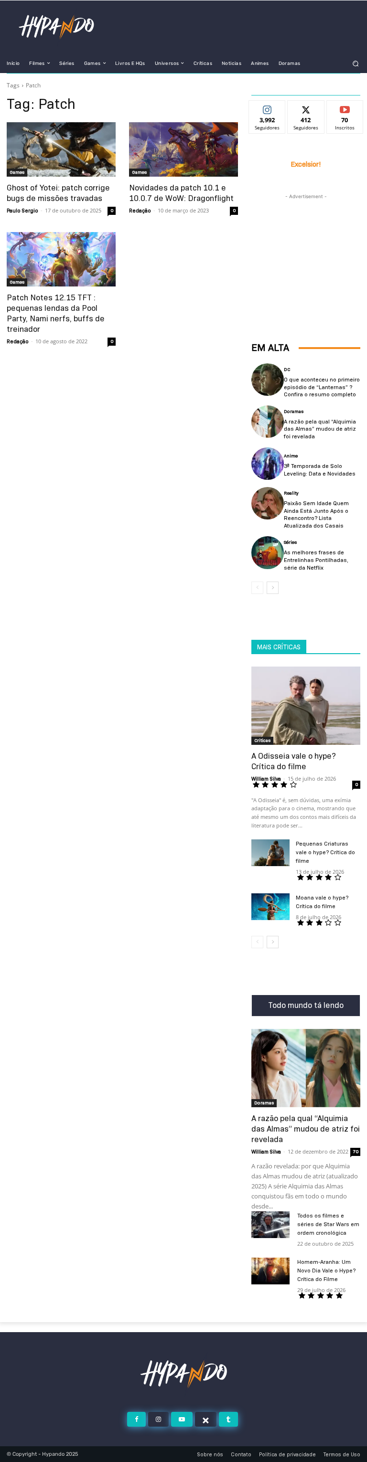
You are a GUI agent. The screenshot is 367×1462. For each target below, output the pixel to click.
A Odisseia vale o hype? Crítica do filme (293, 761)
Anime (291, 456)
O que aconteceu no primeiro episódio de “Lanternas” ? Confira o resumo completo (322, 387)
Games (17, 172)
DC (287, 369)
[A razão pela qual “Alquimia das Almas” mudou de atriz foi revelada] (267, 421)
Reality (291, 493)
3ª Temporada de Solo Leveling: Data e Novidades (320, 469)
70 (355, 1151)
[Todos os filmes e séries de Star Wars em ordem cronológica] (270, 1224)
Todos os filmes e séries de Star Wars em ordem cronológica (328, 1224)
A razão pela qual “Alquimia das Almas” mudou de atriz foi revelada (320, 429)
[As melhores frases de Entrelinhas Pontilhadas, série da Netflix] (267, 552)
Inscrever (344, 108)
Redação (140, 210)
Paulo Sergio (22, 210)
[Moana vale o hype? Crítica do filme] (270, 906)
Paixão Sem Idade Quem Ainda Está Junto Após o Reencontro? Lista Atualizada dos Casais (316, 514)
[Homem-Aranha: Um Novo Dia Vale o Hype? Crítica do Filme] (270, 1271)
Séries (290, 542)
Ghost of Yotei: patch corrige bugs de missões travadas (58, 193)
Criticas (262, 740)
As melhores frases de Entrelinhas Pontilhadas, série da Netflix (316, 560)
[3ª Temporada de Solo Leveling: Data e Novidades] (267, 463)
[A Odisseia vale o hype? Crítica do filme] (305, 706)
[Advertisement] (306, 249)
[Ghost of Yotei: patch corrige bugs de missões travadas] (61, 149)
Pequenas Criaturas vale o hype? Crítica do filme (325, 852)
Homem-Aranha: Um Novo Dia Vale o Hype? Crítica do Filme (326, 1270)
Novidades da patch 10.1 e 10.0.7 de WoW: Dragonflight (181, 193)
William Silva (266, 778)
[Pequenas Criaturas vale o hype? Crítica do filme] (270, 852)
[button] (355, 63)
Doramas (293, 411)
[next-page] (273, 588)
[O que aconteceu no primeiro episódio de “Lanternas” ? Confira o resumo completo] (267, 379)
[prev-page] (257, 588)
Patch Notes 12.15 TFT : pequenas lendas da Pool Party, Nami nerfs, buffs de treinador (56, 313)
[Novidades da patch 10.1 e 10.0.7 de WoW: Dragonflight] (183, 149)
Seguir (267, 108)
